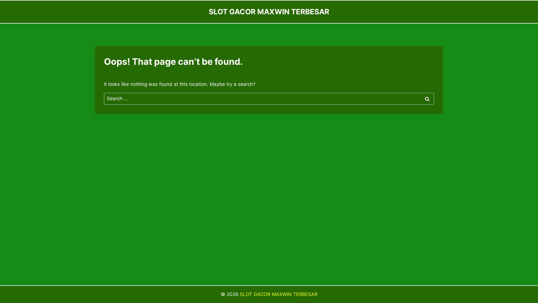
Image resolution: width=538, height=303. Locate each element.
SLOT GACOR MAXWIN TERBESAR (278, 294)
